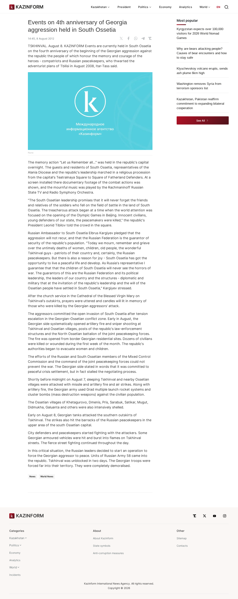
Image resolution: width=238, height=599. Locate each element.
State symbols (101, 545)
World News (46, 476)
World (13, 567)
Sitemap (182, 538)
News (32, 476)
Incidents (14, 574)
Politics (14, 545)
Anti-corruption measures (108, 553)
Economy (165, 7)
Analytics (185, 7)
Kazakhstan (16, 538)
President (124, 7)
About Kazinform (103, 538)
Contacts (182, 545)
